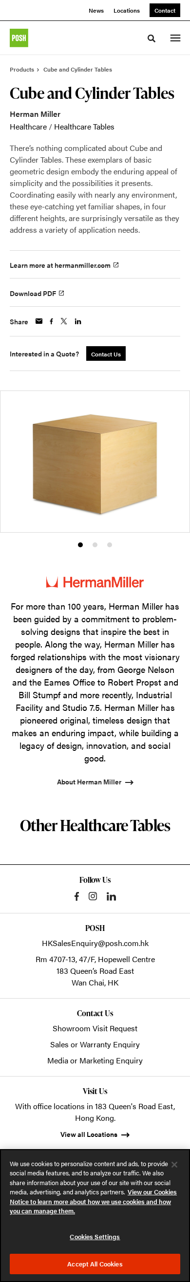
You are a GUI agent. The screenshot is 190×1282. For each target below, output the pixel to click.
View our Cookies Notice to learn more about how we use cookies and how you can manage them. (93, 1201)
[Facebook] (77, 896)
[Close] (174, 1164)
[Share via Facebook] (51, 321)
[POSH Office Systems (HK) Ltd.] (19, 38)
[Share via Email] (39, 321)
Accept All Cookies (94, 1263)
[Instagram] (93, 896)
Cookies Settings (95, 1236)
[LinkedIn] (111, 896)
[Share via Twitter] (63, 321)
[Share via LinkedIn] (78, 321)
